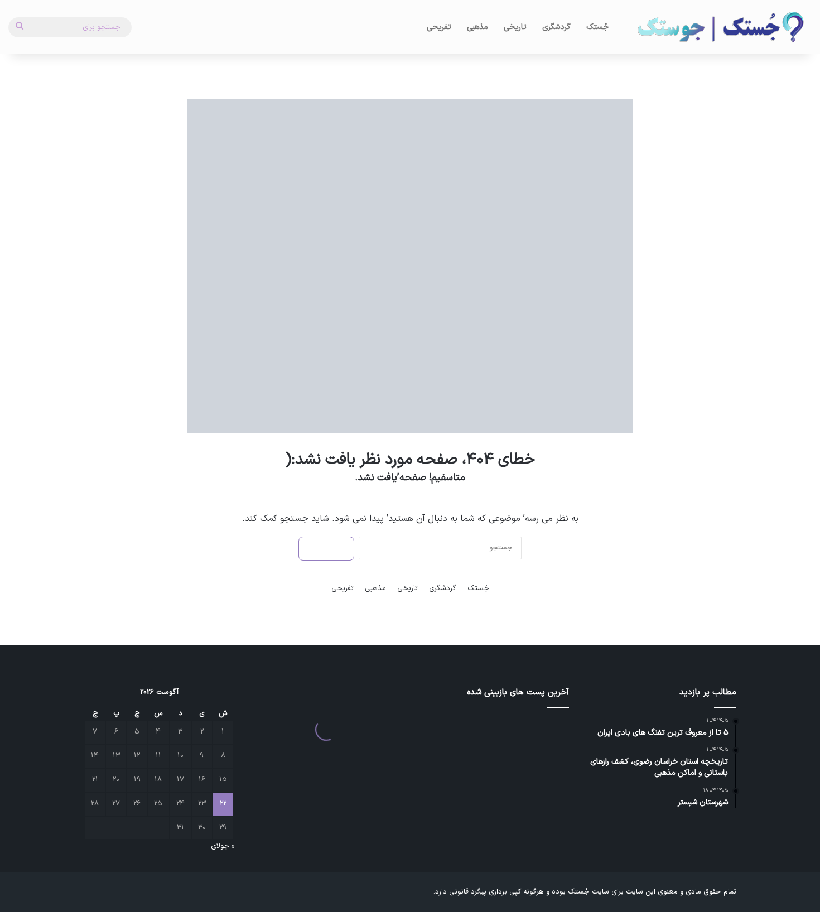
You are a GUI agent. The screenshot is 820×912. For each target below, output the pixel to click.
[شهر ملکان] (494, 762)
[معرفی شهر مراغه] (545, 793)
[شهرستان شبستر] (442, 793)
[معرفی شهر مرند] (442, 762)
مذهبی (477, 27)
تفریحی (439, 27)
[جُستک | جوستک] (720, 27)
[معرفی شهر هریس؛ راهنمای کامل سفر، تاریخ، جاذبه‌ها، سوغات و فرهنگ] (442, 731)
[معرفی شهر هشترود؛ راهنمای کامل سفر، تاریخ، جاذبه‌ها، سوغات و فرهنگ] (494, 731)
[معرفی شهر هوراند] (545, 731)
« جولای (222, 846)
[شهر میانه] (545, 762)
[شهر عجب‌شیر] (494, 793)
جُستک (597, 27)
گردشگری (556, 27)
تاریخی (515, 27)
